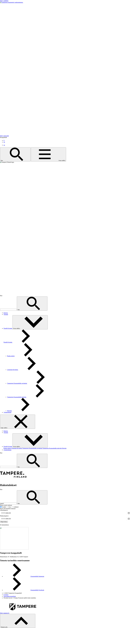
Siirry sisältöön (4, 1)
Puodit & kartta (8, 328)
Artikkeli (15, 507)
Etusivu (6, 313)
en (4, 142)
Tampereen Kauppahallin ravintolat (17, 383)
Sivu (9, 507)
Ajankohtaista (7, 412)
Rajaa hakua (4, 521)
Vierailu (6, 314)
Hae (2, 160)
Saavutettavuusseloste (10, 596)
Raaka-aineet (11, 356)
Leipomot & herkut (12, 369)
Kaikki (4, 507)
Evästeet (6, 594)
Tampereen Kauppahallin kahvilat (16, 397)
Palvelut (9, 410)
